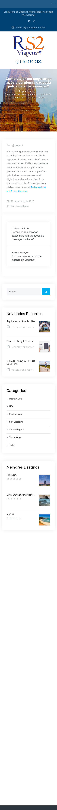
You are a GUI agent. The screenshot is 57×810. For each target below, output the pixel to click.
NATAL (11, 514)
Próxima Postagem (20, 252)
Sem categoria (16, 429)
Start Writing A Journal (20, 341)
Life (11, 406)
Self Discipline (16, 422)
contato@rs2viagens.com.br (30, 27)
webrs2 (19, 145)
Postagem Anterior (20, 228)
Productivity (15, 414)
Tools (12, 445)
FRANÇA (12, 474)
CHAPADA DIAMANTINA (20, 494)
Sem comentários (19, 206)
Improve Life (15, 398)
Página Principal (27, 91)
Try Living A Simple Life (21, 321)
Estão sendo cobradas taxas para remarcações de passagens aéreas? (28, 236)
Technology (15, 437)
